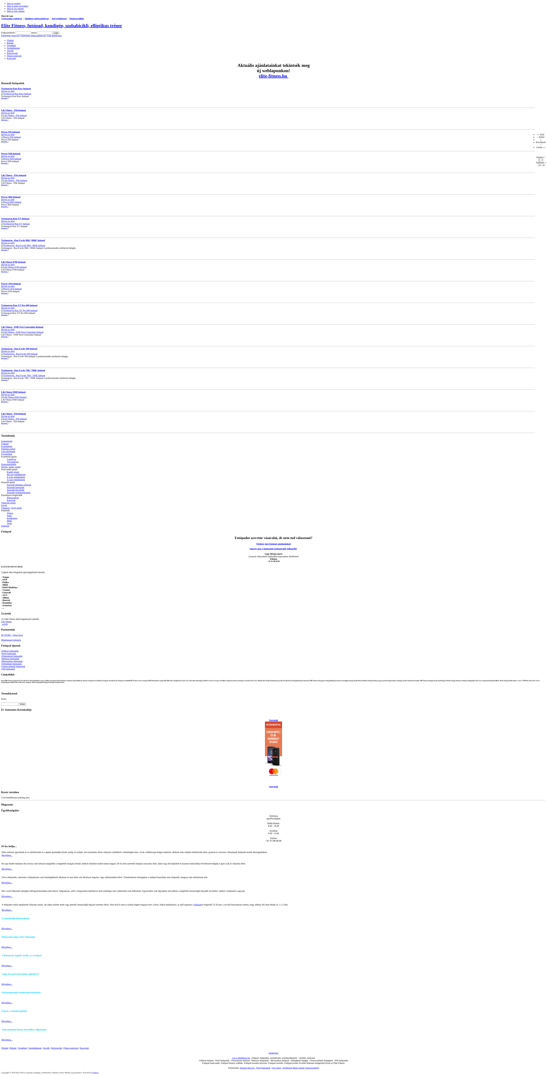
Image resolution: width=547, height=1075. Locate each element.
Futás (9, 515)
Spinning (5, 526)
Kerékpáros (12, 518)
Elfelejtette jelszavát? (10, 35)
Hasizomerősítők (8, 464)
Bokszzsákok (13, 498)
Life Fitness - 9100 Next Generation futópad (22, 327)
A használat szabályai (11, 18)
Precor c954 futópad (11, 283)
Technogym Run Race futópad (16, 88)
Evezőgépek (6, 454)
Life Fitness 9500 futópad (13, 392)
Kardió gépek (13, 472)
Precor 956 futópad (10, 132)
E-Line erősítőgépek (16, 477)
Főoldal (4, 1048)
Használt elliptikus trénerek (19, 485)
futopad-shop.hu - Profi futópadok (255, 1068)
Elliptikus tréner (8, 449)
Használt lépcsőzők (15, 490)
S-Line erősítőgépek (16, 480)
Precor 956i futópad (10, 153)
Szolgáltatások (34, 1048)
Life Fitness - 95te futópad (13, 175)
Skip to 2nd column (16, 11)
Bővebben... (7, 855)
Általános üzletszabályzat (37, 18)
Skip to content (13, 3)
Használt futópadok (15, 487)
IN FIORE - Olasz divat (12, 635)
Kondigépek (6, 446)
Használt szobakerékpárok (18, 492)
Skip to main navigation (17, 6)
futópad (197, 904)
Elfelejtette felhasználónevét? (34, 35)
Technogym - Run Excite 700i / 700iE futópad (23, 370)
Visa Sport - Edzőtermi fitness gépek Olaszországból (295, 1068)
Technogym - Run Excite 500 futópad (19, 348)
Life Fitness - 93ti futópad (13, 110)
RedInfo (95, 1073)
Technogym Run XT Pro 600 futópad (19, 305)
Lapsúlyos (11, 459)
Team (9, 523)
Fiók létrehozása (54, 35)
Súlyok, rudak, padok (11, 467)
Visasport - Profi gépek (11, 508)
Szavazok (273, 720)
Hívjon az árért (8, 91)
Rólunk (13, 1048)
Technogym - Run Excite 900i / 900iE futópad (23, 240)
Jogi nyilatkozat (59, 18)
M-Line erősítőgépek (16, 474)
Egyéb (4, 505)
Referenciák (56, 1048)
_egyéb (4, 624)
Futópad (5, 444)
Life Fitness (6, 621)
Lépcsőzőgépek (8, 451)
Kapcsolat (84, 1048)
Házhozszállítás (76, 18)
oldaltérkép (273, 1053)
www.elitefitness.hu (241, 1058)
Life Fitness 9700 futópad (13, 262)
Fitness (10, 513)
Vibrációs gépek (8, 503)
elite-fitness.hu (273, 75)
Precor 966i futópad (10, 197)
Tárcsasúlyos (13, 462)
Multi (9, 521)
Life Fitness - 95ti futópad (13, 414)
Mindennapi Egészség (11, 640)
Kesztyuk (11, 500)
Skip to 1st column (15, 8)
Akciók (46, 1048)
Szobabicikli (6, 441)
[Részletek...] (4, 98)
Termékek (22, 1048)
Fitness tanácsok (71, 1048)
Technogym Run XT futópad (15, 218)
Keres (3, 699)
